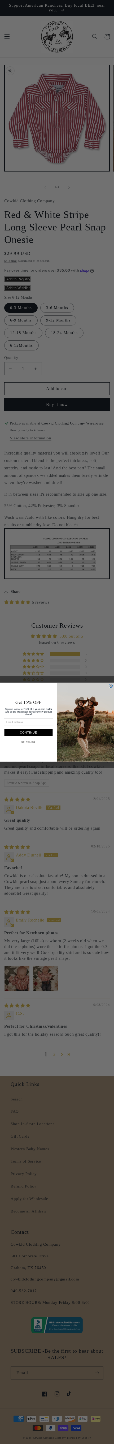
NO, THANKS (28, 742)
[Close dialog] (110, 685)
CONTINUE (28, 732)
